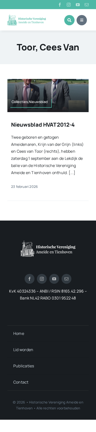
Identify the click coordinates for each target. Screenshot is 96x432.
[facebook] (60, 5)
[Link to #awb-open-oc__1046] (69, 20)
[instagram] (69, 5)
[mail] (87, 5)
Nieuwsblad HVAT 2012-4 (43, 124)
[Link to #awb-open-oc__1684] (82, 20)
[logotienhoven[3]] (48, 242)
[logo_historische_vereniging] (26, 16)
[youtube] (78, 5)
